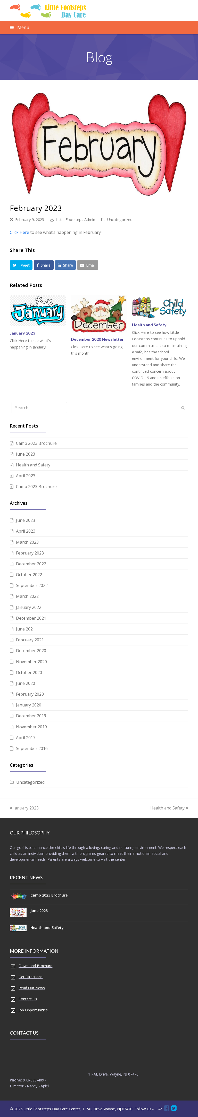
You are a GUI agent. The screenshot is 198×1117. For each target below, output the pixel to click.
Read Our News (32, 987)
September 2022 (32, 585)
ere (26, 232)
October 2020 (29, 672)
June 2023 (25, 454)
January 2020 (28, 705)
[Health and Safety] (160, 306)
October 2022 (29, 574)
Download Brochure (35, 965)
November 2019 (31, 727)
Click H (16, 232)
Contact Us (28, 998)
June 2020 (25, 683)
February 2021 (30, 640)
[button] (21, 265)
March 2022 (27, 596)
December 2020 (31, 650)
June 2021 (25, 629)
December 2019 (31, 716)
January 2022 (28, 607)
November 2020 (31, 661)
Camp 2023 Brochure (36, 443)
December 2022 (31, 564)
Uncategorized (120, 219)
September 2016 (32, 748)
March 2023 (27, 542)
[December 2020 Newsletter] (99, 314)
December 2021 (31, 618)
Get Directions (31, 976)
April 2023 (25, 476)
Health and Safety (149, 324)
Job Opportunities (33, 1010)
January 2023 (22, 332)
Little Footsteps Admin (75, 219)
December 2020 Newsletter (97, 339)
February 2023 (30, 553)
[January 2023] (38, 311)
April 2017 (25, 737)
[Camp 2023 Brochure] (18, 897)
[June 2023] (18, 913)
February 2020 (30, 694)
